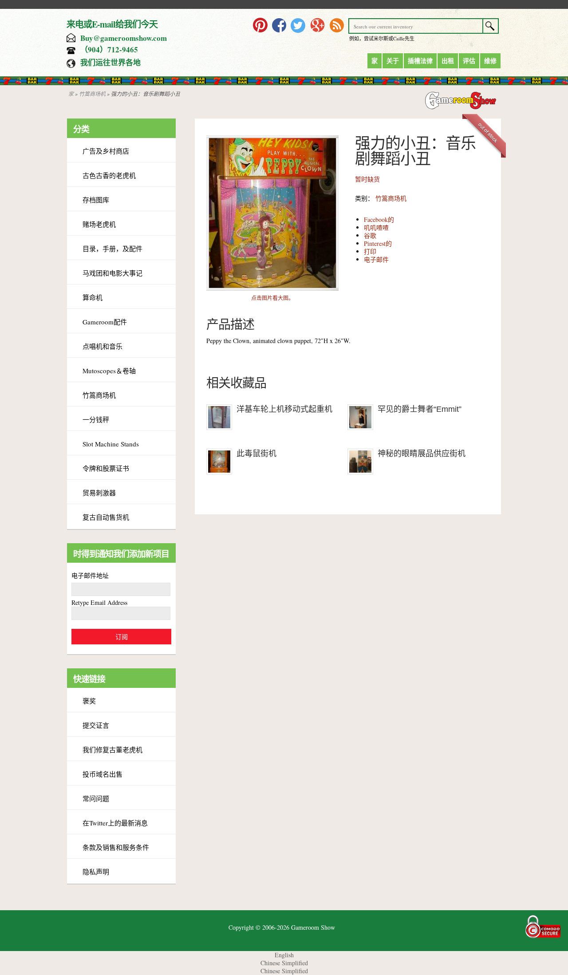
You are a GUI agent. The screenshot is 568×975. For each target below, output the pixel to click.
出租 (448, 60)
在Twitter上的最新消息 (115, 822)
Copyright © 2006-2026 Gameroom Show (282, 927)
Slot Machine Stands (111, 443)
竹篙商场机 (92, 93)
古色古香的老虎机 (109, 175)
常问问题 (96, 798)
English (284, 955)
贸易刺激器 (99, 492)
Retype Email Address (99, 602)
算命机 (93, 297)
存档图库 (96, 199)
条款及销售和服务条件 (116, 847)
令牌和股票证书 (106, 468)
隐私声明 (96, 871)
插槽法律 (420, 60)
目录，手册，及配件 (112, 248)
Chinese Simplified (284, 963)
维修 (490, 60)
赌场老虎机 (99, 224)
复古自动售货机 (106, 517)
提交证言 (96, 725)
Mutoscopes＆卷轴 (109, 370)
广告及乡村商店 (106, 150)
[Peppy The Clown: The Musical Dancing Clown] (272, 288)
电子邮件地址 (90, 575)
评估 (469, 60)
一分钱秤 (96, 419)
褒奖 (89, 700)
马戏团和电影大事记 (112, 272)
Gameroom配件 (105, 321)
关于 (393, 60)
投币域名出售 (102, 774)
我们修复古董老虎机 (112, 749)
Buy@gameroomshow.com (123, 37)
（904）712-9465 (109, 49)
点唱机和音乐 (102, 346)
